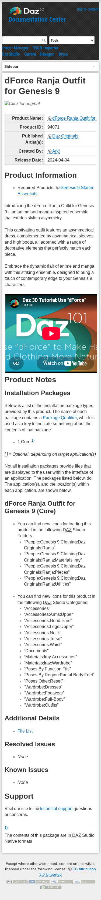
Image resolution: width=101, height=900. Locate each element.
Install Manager (15, 48)
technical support (56, 808)
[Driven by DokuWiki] (50, 887)
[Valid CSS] (84, 881)
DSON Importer (45, 48)
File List (25, 731)
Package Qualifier (60, 417)
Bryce (63, 54)
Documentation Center (37, 19)
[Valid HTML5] (62, 881)
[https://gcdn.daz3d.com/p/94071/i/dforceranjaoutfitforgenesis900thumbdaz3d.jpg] (22, 103)
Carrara (30, 54)
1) (33, 440)
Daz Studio (11, 54)
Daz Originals (65, 136)
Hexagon (47, 54)
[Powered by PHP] (39, 881)
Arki (56, 151)
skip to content (88, 9)
